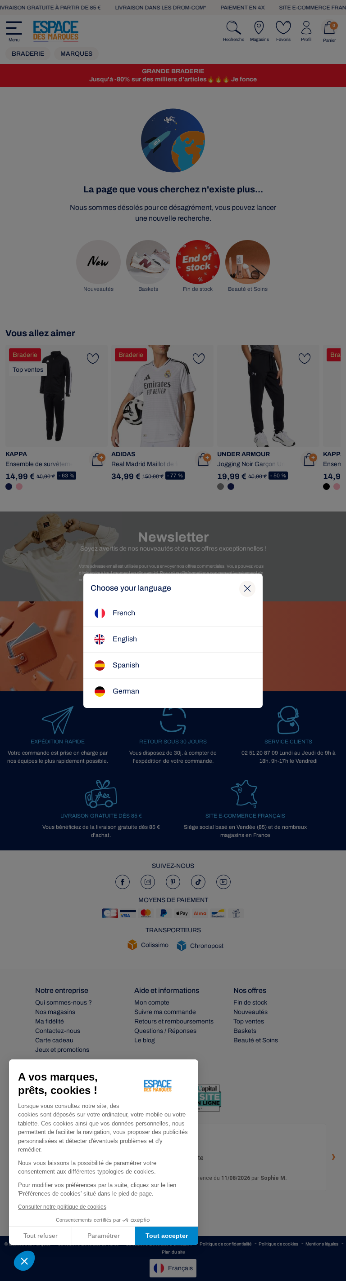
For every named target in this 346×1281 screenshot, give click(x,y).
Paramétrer (103, 1235)
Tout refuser (40, 1235)
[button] (24, 1261)
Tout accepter (167, 1235)
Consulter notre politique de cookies (62, 1207)
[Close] (247, 589)
